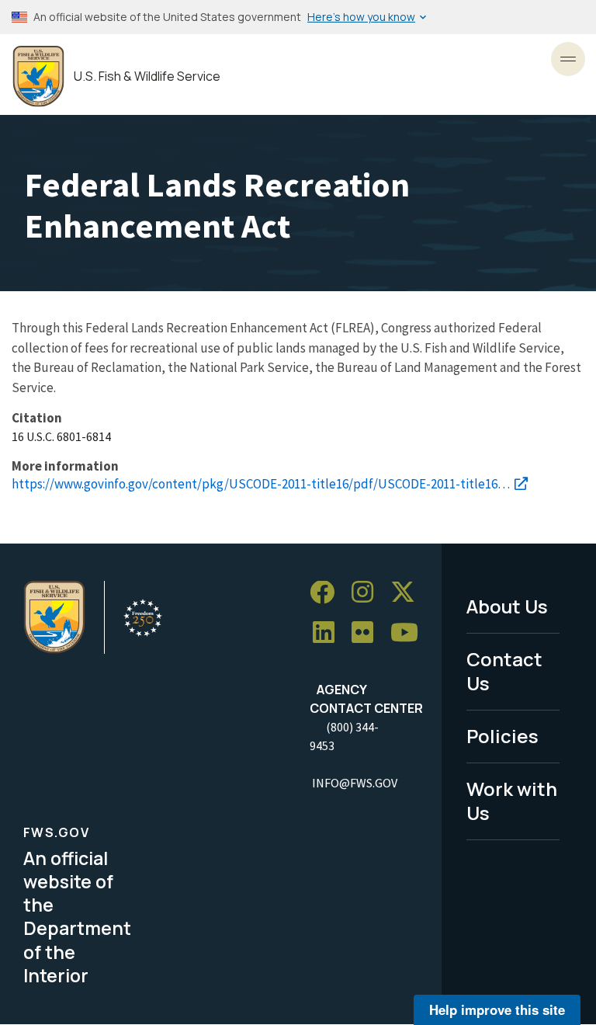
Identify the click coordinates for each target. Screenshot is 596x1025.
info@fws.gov (354, 782)
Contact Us (504, 671)
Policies (502, 736)
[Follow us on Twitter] (408, 593)
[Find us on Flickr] (368, 633)
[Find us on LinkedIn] (329, 633)
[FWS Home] (38, 76)
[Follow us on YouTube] (409, 633)
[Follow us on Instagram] (368, 593)
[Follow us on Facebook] (327, 593)
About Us (507, 606)
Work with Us (511, 800)
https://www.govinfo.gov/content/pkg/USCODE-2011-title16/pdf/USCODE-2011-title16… (261, 483)
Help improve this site (497, 1009)
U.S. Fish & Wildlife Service (147, 76)
